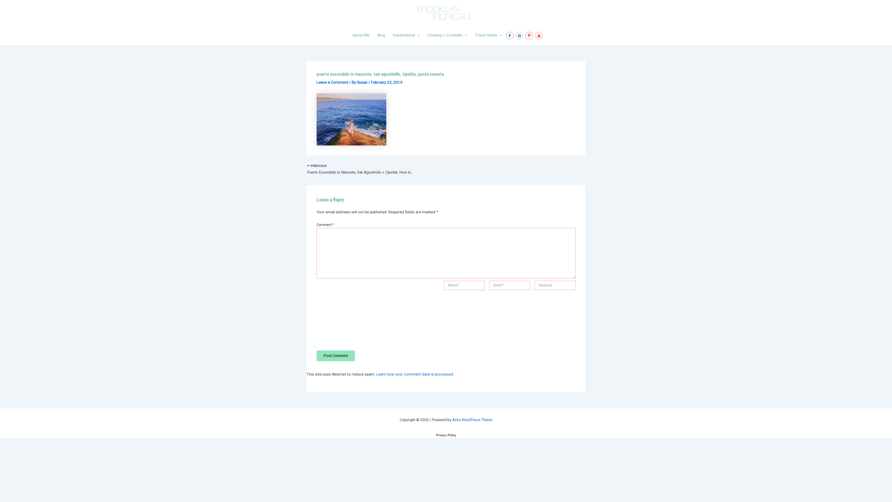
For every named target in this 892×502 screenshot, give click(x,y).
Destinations (404, 35)
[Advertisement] (378, 315)
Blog (381, 35)
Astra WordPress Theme (472, 420)
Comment (325, 225)
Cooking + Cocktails (445, 35)
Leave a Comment (332, 82)
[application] (417, 35)
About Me (361, 35)
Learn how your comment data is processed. (415, 374)
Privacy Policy (446, 435)
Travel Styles (486, 35)
